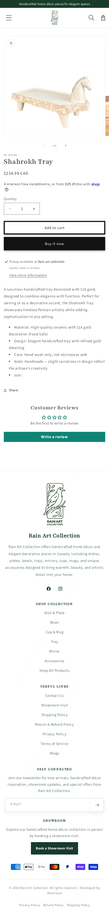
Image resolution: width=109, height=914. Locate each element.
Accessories (54, 660)
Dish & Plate (54, 612)
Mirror (54, 651)
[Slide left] (43, 145)
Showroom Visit (54, 705)
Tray (54, 641)
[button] (9, 18)
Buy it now (54, 243)
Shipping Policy (54, 714)
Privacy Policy (54, 734)
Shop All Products (54, 670)
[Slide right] (65, 145)
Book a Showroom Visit (54, 848)
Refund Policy (53, 905)
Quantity (10, 199)
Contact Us (54, 695)
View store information (28, 275)
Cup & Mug (54, 631)
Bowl (54, 622)
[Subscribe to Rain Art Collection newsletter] (97, 804)
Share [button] (13, 390)
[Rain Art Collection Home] (54, 504)
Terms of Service (54, 743)
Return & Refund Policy (54, 724)
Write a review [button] (54, 436)
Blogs (54, 753)
